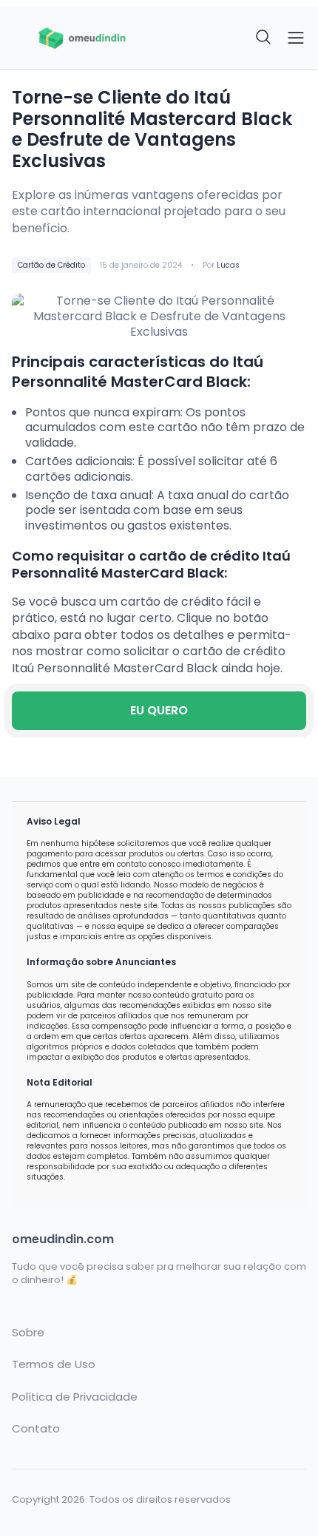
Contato (36, 1428)
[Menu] (295, 37)
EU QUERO (159, 710)
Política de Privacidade (75, 1397)
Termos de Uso (53, 1364)
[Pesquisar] (264, 37)
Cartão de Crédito (51, 265)
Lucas (228, 265)
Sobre (28, 1332)
